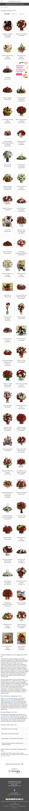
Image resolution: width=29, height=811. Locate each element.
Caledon (8, 755)
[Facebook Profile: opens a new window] (14, 790)
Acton (4, 755)
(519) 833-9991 (14, 784)
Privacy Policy (12, 806)
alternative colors (4, 687)
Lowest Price (21, 14)
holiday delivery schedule (7, 717)
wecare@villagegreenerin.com (14, 785)
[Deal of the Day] (21, 70)
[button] (26, 808)
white (21, 663)
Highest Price (14, 14)
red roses (6, 698)
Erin (1, 755)
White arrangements (9, 699)
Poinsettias (15, 702)
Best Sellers (7, 14)
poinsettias (21, 665)
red (17, 663)
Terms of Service (6, 806)
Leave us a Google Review (14, 794)
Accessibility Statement (21, 806)
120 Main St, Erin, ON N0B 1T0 (14, 783)
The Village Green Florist (14, 1)
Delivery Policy (14, 807)
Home (2, 7)
